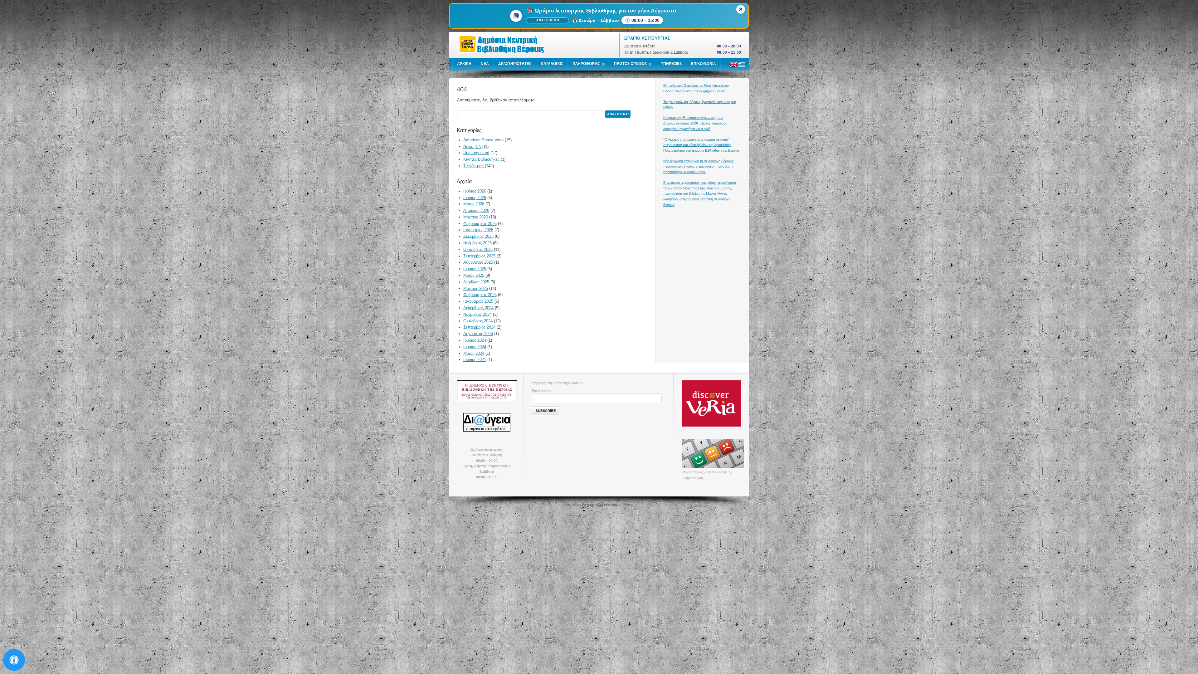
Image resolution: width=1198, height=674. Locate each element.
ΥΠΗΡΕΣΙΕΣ (671, 63)
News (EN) (473, 146)
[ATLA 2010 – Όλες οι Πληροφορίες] (486, 390)
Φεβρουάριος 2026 (480, 223)
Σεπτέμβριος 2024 (479, 327)
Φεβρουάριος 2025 (480, 294)
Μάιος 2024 (473, 353)
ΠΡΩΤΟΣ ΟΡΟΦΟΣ (630, 63)
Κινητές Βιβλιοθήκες (481, 159)
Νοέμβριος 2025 (477, 243)
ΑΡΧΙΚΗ (464, 63)
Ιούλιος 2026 (474, 191)
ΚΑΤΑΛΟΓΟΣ (552, 63)
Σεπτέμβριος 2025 (479, 256)
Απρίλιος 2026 (476, 210)
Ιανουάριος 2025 (478, 301)
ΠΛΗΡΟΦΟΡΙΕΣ (586, 63)
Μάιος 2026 (473, 204)
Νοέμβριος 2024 (477, 314)
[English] (733, 67)
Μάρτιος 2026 (475, 217)
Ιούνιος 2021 (474, 359)
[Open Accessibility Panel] (14, 660)
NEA (485, 63)
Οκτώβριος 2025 (478, 249)
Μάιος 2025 (473, 275)
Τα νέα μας (473, 166)
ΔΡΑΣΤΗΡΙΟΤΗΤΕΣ (514, 63)
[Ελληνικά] (742, 67)
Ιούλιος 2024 (474, 340)
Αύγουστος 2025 (478, 262)
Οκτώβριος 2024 (478, 321)
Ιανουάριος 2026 (478, 229)
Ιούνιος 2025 (474, 268)
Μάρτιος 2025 (475, 288)
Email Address (542, 391)
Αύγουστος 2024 (478, 333)
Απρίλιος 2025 (476, 282)
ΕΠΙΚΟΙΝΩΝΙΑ (703, 63)
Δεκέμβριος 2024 (478, 307)
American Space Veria (483, 140)
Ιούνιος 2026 (474, 197)
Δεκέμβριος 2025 (478, 236)
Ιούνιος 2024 (474, 346)
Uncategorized (476, 152)
